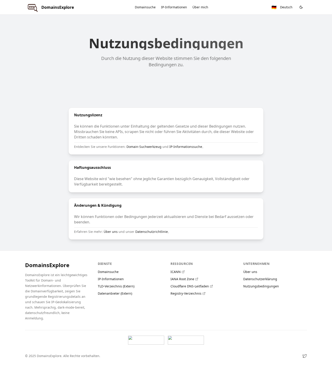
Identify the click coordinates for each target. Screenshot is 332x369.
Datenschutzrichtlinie (151, 231)
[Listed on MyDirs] (186, 340)
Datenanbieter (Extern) (115, 293)
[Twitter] (304, 356)
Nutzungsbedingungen (261, 286)
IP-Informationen (174, 7)
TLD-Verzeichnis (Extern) (116, 286)
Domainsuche (145, 7)
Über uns (111, 231)
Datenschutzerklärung (260, 279)
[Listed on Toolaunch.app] (146, 340)
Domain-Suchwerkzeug (143, 146)
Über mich (200, 7)
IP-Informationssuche (185, 146)
